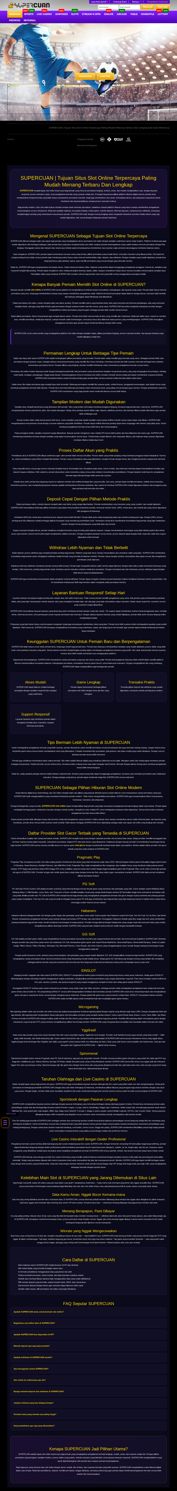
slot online (36, 290)
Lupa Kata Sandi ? (99, 2)
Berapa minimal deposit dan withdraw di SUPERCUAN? (39, 1391)
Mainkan (85, 76)
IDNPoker (61, 14)
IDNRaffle (147, 14)
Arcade (122, 14)
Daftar (162, 6)
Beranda (15, 14)
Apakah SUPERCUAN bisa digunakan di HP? (34, 1334)
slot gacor (80, 845)
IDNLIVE (108, 14)
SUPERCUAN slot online (54, 806)
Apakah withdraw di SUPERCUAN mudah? (33, 1357)
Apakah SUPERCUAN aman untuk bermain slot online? (39, 1312)
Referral (30, 20)
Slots (74, 14)
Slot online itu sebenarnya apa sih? (30, 1380)
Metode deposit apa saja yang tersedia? (32, 1346)
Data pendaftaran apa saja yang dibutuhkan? (34, 1426)
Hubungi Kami (120, 2)
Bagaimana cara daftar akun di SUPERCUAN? (34, 1323)
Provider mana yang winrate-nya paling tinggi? (35, 1414)
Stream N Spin (91, 14)
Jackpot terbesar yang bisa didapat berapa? (34, 1403)
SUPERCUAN (26, 190)
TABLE (134, 14)
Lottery (163, 14)
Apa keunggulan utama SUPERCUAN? (31, 1369)
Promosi (14, 20)
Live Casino (44, 14)
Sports (28, 14)
